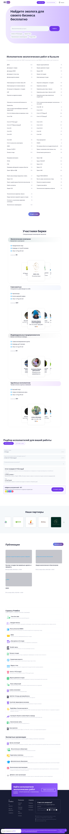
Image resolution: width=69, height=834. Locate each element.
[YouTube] (57, 810)
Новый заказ (20, 803)
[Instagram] (54, 810)
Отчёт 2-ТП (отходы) (16, 34)
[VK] (48, 810)
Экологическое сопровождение (19, 37)
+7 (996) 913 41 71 (51, 808)
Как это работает (11, 809)
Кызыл (62, 2)
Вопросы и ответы (31, 806)
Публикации (13, 544)
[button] (62, 451)
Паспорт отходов (20, 808)
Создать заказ (34, 214)
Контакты (31, 810)
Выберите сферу (7, 450)
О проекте (11, 805)
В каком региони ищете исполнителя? (12, 462)
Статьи (20, 816)
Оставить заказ (57, 489)
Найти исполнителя (48, 790)
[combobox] (34, 452)
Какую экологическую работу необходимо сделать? (14, 456)
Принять (61, 831)
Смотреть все (58, 544)
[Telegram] (50, 810)
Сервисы (11, 813)
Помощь (31, 803)
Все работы (20, 812)
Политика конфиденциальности (31, 831)
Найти (54, 28)
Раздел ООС (32, 37)
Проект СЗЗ (28, 34)
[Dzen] (52, 810)
